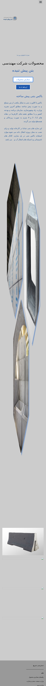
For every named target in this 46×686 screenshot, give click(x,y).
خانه (42, 673)
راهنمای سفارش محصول (36, 677)
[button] (40, 2)
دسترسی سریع (38, 665)
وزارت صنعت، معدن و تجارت (35, 681)
